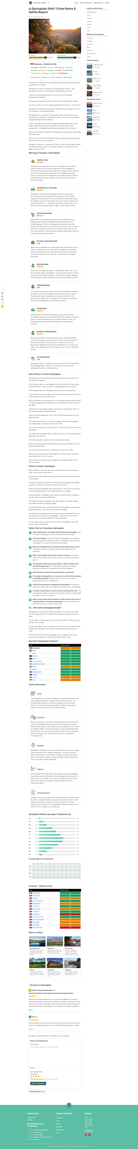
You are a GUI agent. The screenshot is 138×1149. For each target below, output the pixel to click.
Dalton (34, 651)
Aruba (88, 15)
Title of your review (36, 1079)
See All (58, 1132)
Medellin (36, 1139)
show (42, 1091)
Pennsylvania (60, 1130)
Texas (57, 1120)
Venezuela (90, 38)
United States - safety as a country (42, 77)
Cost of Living (89, 1124)
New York (59, 1127)
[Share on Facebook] (2, 296)
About (86, 1127)
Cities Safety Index (98, 2)
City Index (30, 1120)
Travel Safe (39, 3)
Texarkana (53, 73)
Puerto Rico (90, 50)
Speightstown (37, 672)
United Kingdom (91, 12)
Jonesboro (50, 70)
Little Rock (58, 70)
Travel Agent (88, 1120)
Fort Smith (34, 70)
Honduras (89, 41)
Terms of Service (85, 1146)
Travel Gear (88, 1122)
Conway (50, 67)
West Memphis (63, 73)
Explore (107, 2)
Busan (34, 669)
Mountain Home (68, 70)
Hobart (34, 674)
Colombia (89, 44)
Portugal (89, 18)
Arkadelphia (34, 67)
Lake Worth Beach (38, 664)
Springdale (45, 73)
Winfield (35, 656)
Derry (34, 659)
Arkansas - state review (64, 77)
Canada (89, 24)
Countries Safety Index (86, 2)
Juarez (89, 56)
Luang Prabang (38, 1132)
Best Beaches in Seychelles (41, 1130)
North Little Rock (36, 73)
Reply (31, 1010)
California (59, 1117)
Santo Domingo (91, 53)
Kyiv (33, 680)
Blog (86, 1117)
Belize (88, 47)
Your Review (34, 1044)
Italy (88, 30)
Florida (58, 1124)
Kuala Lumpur (39, 1134)
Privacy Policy (76, 1146)
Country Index (31, 1117)
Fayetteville (69, 67)
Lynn (34, 653)
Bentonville (43, 67)
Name (32, 1068)
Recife (34, 666)
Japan (88, 27)
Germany (89, 21)
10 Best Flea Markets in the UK (42, 1137)
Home (76, 2)
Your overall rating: (36, 1072)
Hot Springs (42, 70)
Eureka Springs (59, 67)
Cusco (34, 677)
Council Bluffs (37, 661)
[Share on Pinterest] (2, 299)
